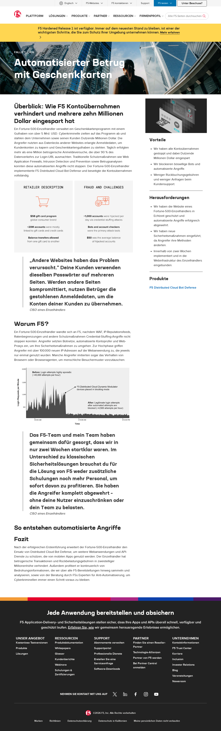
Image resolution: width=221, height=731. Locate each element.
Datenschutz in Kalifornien (112, 720)
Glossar (59, 653)
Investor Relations (183, 664)
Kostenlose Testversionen (32, 642)
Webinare (61, 664)
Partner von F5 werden (147, 658)
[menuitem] (68, 3)
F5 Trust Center (182, 648)
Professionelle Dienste (108, 653)
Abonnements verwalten (109, 642)
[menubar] (110, 3)
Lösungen (22, 653)
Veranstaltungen (182, 676)
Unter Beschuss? (192, 3)
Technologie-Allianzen (146, 652)
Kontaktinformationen (185, 642)
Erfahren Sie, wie (81, 627)
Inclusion (177, 659)
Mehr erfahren (170, 32)
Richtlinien (55, 720)
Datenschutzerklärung (80, 720)
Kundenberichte (65, 659)
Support (145, 3)
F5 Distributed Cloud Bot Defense (173, 287)
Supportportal (102, 648)
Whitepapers (63, 648)
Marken (38, 720)
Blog (175, 670)
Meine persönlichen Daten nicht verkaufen (157, 720)
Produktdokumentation (69, 642)
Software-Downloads (107, 669)
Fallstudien (24, 52)
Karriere (177, 653)
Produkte (21, 648)
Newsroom (179, 681)
